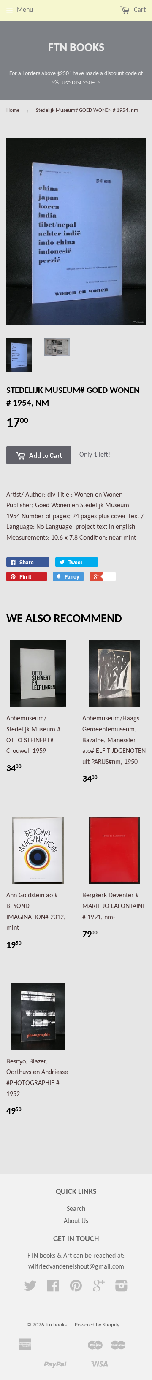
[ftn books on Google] (98, 1288)
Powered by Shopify (97, 1325)
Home (12, 110)
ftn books (76, 48)
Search (76, 1209)
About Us (76, 1221)
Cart (139, 10)
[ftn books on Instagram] (121, 1288)
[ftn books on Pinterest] (76, 1288)
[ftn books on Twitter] (30, 1288)
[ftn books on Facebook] (53, 1288)
